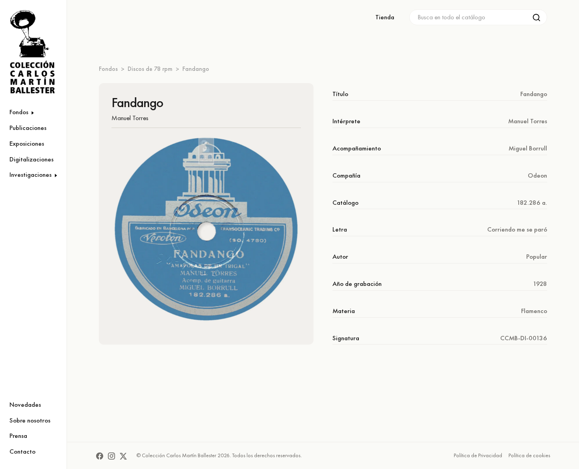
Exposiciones (26, 143)
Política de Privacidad (478, 455)
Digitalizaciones (31, 159)
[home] (28, 52)
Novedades (25, 404)
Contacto (22, 451)
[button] (33, 112)
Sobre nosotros (29, 420)
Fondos (108, 69)
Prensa (18, 435)
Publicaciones (27, 127)
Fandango (195, 69)
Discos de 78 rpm (150, 69)
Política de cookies (529, 455)
